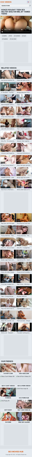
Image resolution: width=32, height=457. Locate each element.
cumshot (17, 35)
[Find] (30, 5)
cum (24, 35)
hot (11, 35)
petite (5, 35)
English (29, 2)
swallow (6, 39)
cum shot (13, 39)
